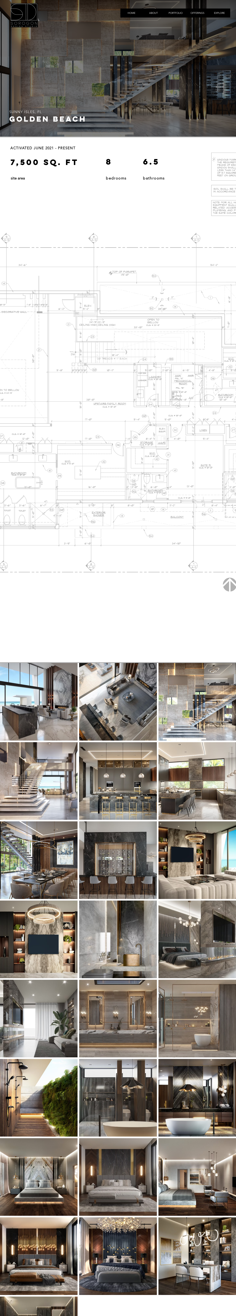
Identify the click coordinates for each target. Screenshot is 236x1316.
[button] (175, 13)
